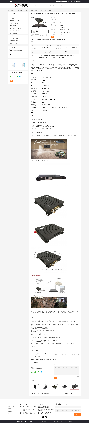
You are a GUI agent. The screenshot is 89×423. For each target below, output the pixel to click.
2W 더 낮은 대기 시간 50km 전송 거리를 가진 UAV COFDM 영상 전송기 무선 (74, 392)
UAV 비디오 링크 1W (52, 359)
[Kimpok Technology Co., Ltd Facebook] (11, 1)
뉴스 (68, 5)
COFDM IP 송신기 (13, 30)
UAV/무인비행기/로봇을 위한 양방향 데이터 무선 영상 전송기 (45, 392)
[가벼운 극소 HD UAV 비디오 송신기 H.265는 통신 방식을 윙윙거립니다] (65, 386)
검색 (68, 1)
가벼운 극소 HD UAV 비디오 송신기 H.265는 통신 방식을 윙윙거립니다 (64, 392)
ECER (71, 421)
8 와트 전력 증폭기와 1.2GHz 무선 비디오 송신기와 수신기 (27, 410)
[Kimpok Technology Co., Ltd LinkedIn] (13, 1)
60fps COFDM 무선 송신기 (18, 50)
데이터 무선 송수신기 (14, 43)
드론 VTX (12, 15)
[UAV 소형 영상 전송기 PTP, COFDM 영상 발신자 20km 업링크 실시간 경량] (35, 386)
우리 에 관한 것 (45, 5)
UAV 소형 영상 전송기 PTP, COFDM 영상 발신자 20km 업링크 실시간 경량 (35, 392)
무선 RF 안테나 (13, 38)
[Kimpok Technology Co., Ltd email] (11, 76)
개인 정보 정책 (20, 421)
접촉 (52, 36)
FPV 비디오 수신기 (14, 20)
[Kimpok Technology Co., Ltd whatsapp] (14, 76)
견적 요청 (73, 1)
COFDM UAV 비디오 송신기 (18, 54)
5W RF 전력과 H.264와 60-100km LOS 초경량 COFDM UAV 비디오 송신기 (46, 410)
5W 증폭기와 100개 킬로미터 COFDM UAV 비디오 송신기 (55, 392)
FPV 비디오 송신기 (18, 10)
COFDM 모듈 (12, 33)
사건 (71, 5)
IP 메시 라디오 (13, 25)
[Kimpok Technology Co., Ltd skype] (20, 76)
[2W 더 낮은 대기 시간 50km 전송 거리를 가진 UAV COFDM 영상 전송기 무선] (74, 386)
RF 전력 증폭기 (13, 40)
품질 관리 (57, 5)
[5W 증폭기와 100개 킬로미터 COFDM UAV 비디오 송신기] (55, 386)
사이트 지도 (10, 415)
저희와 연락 (63, 5)
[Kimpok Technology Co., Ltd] (21, 5)
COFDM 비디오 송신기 (14, 28)
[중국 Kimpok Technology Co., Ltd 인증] (13, 65)
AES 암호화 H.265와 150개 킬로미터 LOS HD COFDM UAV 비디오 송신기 (45, 413)
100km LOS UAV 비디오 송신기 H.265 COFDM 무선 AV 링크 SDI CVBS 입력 (45, 407)
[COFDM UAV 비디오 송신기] (11, 54)
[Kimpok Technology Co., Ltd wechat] (17, 76)
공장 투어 (52, 5)
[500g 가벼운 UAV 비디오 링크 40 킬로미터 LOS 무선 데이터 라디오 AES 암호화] (39, 22)
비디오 (39, 5)
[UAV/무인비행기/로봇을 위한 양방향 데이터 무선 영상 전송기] (45, 386)
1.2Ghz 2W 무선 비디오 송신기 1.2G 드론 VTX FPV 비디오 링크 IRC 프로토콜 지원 (27, 413)
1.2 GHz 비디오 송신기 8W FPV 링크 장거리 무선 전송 (28, 407)
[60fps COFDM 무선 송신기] (11, 50)
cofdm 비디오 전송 (44, 359)
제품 (35, 5)
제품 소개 (12, 10)
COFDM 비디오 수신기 (14, 35)
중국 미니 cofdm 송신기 (28, 421)
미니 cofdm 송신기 (36, 359)
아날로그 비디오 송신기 (15, 23)
